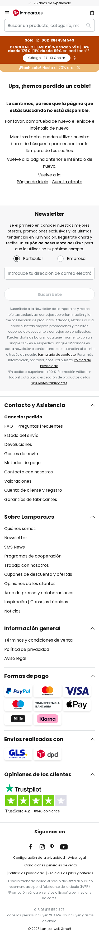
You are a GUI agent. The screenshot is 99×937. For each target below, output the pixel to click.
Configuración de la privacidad (39, 857)
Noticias (12, 611)
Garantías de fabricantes (30, 499)
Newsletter (15, 538)
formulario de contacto (57, 354)
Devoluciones (18, 444)
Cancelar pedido (23, 417)
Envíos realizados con (33, 739)
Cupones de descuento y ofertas (38, 574)
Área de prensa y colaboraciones (38, 593)
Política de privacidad (26, 649)
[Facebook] (34, 847)
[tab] (49, 452)
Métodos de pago (22, 463)
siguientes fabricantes (49, 383)
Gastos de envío (21, 454)
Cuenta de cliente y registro (33, 490)
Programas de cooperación (33, 556)
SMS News (14, 547)
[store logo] (31, 12)
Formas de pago (26, 676)
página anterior (46, 159)
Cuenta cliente (67, 182)
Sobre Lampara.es (29, 516)
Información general (32, 628)
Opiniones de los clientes (29, 584)
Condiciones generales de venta (50, 865)
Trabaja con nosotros (26, 565)
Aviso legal (15, 658)
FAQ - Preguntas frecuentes (33, 426)
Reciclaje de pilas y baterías (70, 873)
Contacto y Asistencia (34, 405)
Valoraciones (17, 481)
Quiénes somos (20, 528)
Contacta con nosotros (28, 472)
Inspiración (15, 602)
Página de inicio (32, 182)
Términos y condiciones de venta (38, 640)
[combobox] (49, 25)
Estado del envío (21, 435)
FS (46, 58)
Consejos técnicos (49, 602)
